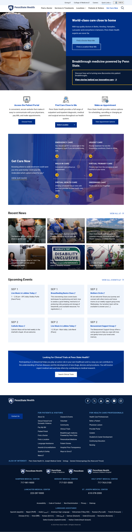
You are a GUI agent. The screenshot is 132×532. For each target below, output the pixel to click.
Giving (67, 3)
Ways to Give (65, 451)
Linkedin (107, 400)
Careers (95, 3)
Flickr (114, 400)
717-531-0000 (66, 482)
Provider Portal (94, 429)
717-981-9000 (27, 482)
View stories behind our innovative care (94, 79)
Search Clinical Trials (66, 374)
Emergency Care (69, 146)
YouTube (101, 400)
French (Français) (114, 512)
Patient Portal (43, 431)
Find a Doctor (46, 8)
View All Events (110, 280)
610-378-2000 (95, 493)
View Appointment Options (105, 122)
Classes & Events (66, 417)
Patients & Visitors (96, 8)
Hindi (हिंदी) (36, 516)
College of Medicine (81, 3)
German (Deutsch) (73, 516)
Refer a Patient (94, 421)
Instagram (120, 400)
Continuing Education (97, 441)
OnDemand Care (99, 184)
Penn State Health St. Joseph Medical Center (45, 461)
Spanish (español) (17, 512)
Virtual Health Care (69, 186)
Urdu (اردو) (60, 516)
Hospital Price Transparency (70, 447)
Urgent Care (103, 145)
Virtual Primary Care (103, 166)
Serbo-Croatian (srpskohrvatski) (54, 520)
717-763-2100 (104, 482)
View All (114, 213)
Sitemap (92, 503)
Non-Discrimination (71, 503)
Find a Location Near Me (87, 47)
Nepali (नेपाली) (31, 512)
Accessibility (41, 503)
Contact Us (15, 416)
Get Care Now (112, 8)
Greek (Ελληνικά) (89, 516)
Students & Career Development (100, 437)
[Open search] (122, 8)
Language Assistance (46, 443)
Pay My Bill (42, 427)
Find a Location (43, 439)
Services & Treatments (64, 8)
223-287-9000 (37, 493)
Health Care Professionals (98, 417)
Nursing (92, 445)
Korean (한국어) (48, 516)
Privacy (83, 503)
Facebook (87, 400)
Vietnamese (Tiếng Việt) (81, 512)
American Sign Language (60, 512)
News (40, 455)
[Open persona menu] (118, 2)
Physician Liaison (95, 425)
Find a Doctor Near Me (86, 40)
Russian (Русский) (99, 512)
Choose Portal (27, 122)
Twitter (94, 400)
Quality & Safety (44, 451)
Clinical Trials (65, 429)
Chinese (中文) (24, 516)
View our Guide (19, 178)
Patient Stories (65, 443)
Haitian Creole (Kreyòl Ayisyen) (80, 520)
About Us (41, 417)
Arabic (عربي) (43, 512)
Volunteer (63, 421)
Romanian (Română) (105, 516)
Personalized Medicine (68, 439)
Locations (80, 8)
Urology (65, 461)
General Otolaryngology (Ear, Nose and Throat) (87, 461)
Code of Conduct (55, 503)
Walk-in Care (65, 166)
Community (64, 425)
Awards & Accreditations (47, 447)
